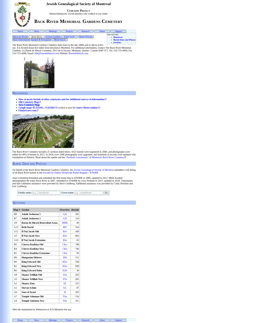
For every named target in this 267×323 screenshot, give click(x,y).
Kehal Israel (69, 36)
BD (65, 227)
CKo (64, 244)
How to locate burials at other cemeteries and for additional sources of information (61, 99)
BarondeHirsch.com (78, 53)
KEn (65, 266)
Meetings (53, 31)
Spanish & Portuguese (41, 39)
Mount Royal (59, 39)
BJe (65, 240)
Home (20, 31)
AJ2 (65, 218)
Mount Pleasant (86, 36)
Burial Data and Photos (124, 40)
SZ (64, 283)
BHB (65, 222)
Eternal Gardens (53, 36)
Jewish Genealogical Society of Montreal (94, 170)
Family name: (25, 192)
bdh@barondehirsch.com (46, 53)
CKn (64, 248)
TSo (65, 296)
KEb (65, 270)
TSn (65, 300)
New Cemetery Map (29, 105)
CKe (65, 253)
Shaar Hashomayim (21, 39)
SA (64, 287)
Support (118, 31)
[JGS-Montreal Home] (22, 26)
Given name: (67, 192)
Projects (69, 31)
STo (65, 274)
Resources (118, 37)
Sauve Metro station (86, 107)
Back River (37, 36)
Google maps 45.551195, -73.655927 (37, 107)
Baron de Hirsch (20, 36)
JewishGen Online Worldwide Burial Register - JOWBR (70, 172)
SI (65, 292)
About (102, 31)
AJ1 (65, 214)
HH (65, 257)
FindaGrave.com (27, 110)
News (36, 31)
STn (65, 279)
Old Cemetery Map (29, 102)
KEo (65, 261)
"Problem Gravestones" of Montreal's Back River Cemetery (95, 157)
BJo (65, 231)
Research (85, 31)
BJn (65, 235)
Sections (117, 42)
